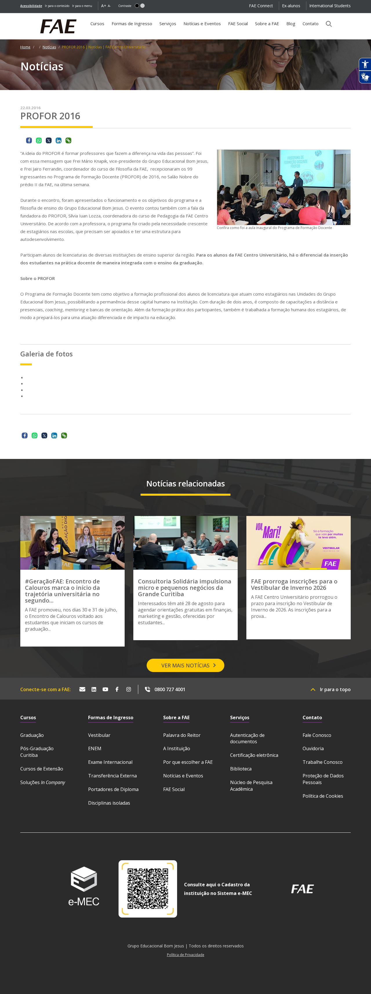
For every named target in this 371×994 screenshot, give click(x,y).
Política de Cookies (323, 796)
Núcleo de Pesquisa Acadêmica (251, 785)
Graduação (32, 735)
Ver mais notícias (185, 665)
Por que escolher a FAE (188, 762)
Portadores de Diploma (113, 789)
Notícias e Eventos (202, 23)
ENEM (94, 748)
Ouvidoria (313, 748)
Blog (290, 23)
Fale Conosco (317, 735)
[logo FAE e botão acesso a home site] (20, 16)
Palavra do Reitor (182, 735)
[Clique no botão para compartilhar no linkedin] (58, 140)
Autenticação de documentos (247, 738)
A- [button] (109, 5)
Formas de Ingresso (132, 23)
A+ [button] (103, 5)
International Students (330, 5)
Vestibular (99, 735)
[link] (31, 6)
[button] (137, 5)
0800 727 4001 (170, 689)
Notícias (49, 47)
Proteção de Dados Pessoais (323, 779)
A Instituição (176, 748)
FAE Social (238, 23)
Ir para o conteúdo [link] (57, 6)
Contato (311, 23)
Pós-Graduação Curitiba (37, 751)
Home (25, 47)
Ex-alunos (291, 5)
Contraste (124, 6)
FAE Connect (261, 5)
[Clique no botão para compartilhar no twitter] (49, 140)
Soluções (42, 782)
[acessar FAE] (302, 889)
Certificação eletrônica (254, 755)
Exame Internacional (110, 762)
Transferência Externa (112, 775)
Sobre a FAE (267, 23)
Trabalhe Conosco (323, 762)
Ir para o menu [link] (82, 6)
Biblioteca (241, 769)
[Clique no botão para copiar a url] (68, 140)
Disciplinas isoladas (109, 803)
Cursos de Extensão (41, 769)
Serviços (167, 23)
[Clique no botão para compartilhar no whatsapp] (39, 140)
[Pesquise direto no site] (327, 24)
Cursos (97, 23)
